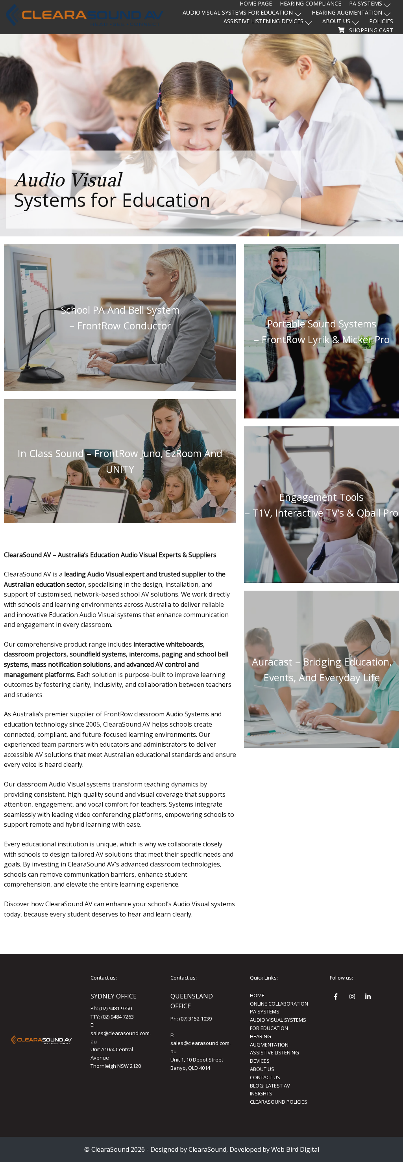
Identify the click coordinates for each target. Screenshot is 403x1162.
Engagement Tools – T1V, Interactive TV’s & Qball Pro (321, 504)
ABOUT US (262, 1069)
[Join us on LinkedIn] (369, 997)
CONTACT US (265, 1077)
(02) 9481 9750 (115, 1008)
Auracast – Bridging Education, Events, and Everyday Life (322, 669)
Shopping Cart (371, 30)
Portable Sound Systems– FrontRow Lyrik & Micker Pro (322, 331)
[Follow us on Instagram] (353, 997)
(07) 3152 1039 (195, 1018)
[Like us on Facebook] (338, 997)
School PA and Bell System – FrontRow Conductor (120, 317)
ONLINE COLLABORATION (279, 1003)
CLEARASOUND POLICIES (278, 1101)
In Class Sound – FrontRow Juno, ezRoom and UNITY (120, 461)
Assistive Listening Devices (263, 21)
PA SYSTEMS (264, 1011)
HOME (257, 995)
